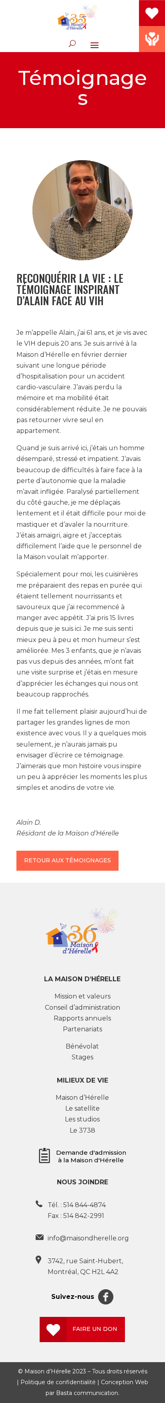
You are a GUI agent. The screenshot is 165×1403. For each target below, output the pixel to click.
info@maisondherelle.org (88, 1238)
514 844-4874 (84, 1205)
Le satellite (82, 1108)
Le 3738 (82, 1130)
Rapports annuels (82, 1018)
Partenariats (82, 1029)
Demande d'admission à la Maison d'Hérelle (91, 1156)
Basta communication (87, 1393)
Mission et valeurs (82, 996)
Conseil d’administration (82, 1007)
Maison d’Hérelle (82, 1097)
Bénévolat (82, 1046)
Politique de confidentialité (58, 1382)
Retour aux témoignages (67, 860)
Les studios (82, 1119)
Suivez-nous (72, 1296)
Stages (82, 1057)
